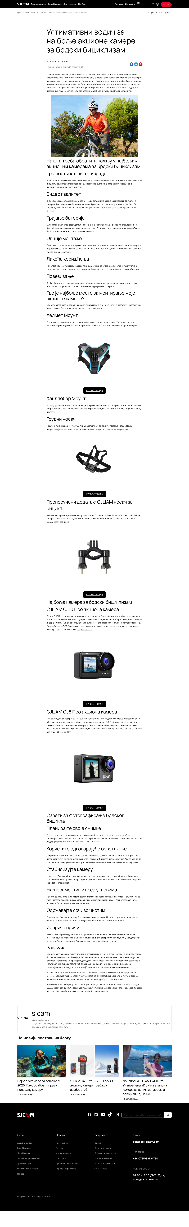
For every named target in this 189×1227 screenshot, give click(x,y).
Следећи (165, 12)
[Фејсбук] (89, 1115)
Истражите (130, 4)
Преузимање (62, 1143)
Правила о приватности (105, 1153)
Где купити (61, 1158)
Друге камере (69, 4)
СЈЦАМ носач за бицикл (58, 521)
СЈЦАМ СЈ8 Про (63, 732)
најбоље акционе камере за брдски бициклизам (69, 84)
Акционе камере (38, 4)
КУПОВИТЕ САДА (94, 390)
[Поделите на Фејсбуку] (131, 64)
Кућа (19, 12)
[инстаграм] (117, 1115)
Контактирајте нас (64, 1153)
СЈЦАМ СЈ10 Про (84, 629)
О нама (97, 1143)
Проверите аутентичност (68, 1163)
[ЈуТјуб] (103, 1115)
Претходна (155, 12)
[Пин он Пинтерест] (140, 64)
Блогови (25, 12)
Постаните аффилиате (104, 1163)
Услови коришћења (103, 1158)
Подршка (119, 4)
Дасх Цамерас (23, 1153)
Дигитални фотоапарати (28, 1158)
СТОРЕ (166, 4)
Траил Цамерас (24, 1163)
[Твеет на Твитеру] (136, 64)
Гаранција (60, 1148)
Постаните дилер (102, 1148)
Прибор (81, 4)
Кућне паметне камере (27, 1168)
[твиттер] (96, 1115)
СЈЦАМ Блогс (100, 1168)
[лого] (23, 4)
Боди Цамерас (54, 4)
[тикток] (110, 1115)
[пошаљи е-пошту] (168, 1115)
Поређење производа (66, 1168)
